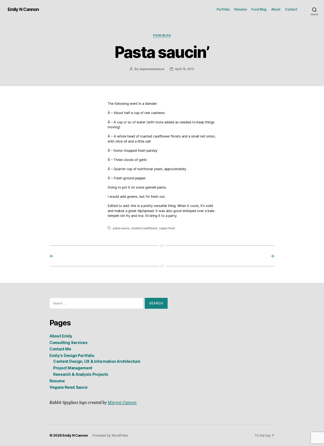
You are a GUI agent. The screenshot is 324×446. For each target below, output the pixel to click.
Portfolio (223, 9)
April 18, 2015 (184, 69)
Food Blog (258, 9)
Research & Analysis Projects (80, 374)
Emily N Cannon (23, 9)
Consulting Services (69, 342)
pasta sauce (121, 228)
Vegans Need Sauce (68, 387)
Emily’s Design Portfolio (72, 355)
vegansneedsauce (151, 69)
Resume (240, 9)
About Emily (61, 336)
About (275, 9)
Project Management (72, 368)
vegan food (167, 228)
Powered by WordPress (110, 435)
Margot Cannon (122, 402)
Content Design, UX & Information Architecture (96, 361)
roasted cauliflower (144, 228)
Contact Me (60, 349)
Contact (291, 9)
